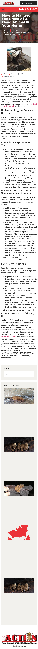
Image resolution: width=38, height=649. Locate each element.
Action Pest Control (8, 337)
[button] (3, 9)
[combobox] (19, 374)
